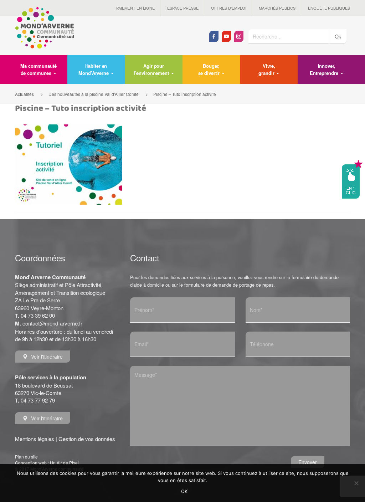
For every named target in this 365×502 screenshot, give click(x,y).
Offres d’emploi (228, 8)
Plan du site (26, 457)
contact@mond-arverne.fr (52, 323)
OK (184, 491)
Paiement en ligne (135, 8)
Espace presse (183, 8)
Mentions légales (34, 438)
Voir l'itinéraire (47, 356)
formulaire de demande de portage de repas (228, 284)
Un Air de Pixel (64, 463)
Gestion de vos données (86, 438)
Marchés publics (277, 8)
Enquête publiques (329, 8)
